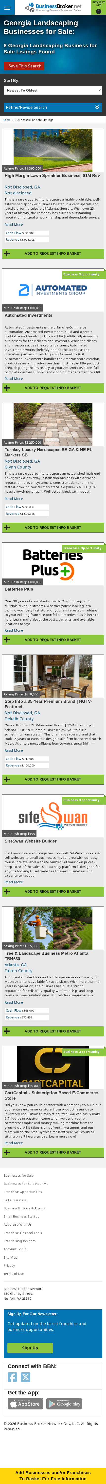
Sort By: (12, 80)
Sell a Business (15, 1200)
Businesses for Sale (19, 1175)
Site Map (11, 1257)
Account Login (15, 1249)
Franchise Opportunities (23, 1191)
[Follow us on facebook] (12, 1377)
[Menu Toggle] (7, 7)
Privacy (9, 1265)
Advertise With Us (18, 1224)
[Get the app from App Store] (25, 1403)
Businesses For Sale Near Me (26, 1183)
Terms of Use (14, 1273)
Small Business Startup (22, 1216)
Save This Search (24, 66)
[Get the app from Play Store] (64, 1403)
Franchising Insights (20, 1241)
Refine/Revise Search (26, 107)
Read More (14, 224)
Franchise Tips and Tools (23, 1233)
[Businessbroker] (53, 7)
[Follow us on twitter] (25, 1377)
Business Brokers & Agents (25, 1208)
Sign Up (30, 1348)
